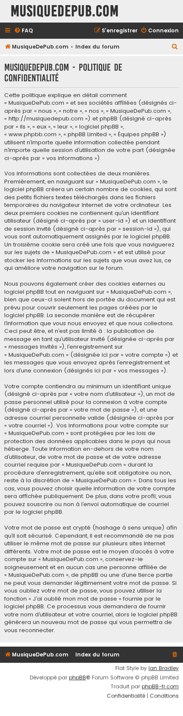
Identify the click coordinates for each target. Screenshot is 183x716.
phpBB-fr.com (160, 686)
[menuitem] (23, 31)
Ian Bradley (164, 668)
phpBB (77, 677)
